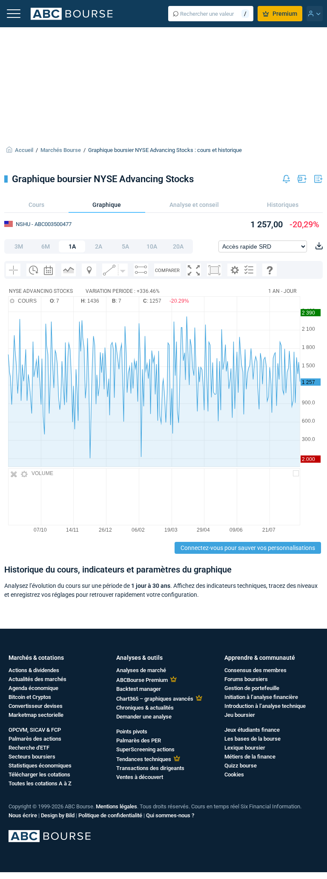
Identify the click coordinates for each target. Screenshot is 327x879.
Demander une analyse (144, 716)
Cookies (234, 774)
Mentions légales (116, 806)
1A (72, 246)
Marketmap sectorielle (36, 715)
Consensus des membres (255, 670)
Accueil (24, 150)
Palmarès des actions (35, 739)
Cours (36, 204)
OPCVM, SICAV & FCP (35, 730)
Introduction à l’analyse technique (265, 706)
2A (98, 246)
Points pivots (131, 731)
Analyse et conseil (194, 204)
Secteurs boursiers (32, 756)
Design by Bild (58, 815)
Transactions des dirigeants (150, 768)
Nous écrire (23, 815)
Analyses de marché (141, 670)
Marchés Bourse (60, 150)
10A (151, 246)
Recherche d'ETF (29, 747)
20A (178, 246)
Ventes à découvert (139, 777)
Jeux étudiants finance (252, 730)
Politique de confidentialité (110, 815)
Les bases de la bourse (252, 739)
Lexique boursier (244, 747)
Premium (284, 13)
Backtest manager (138, 689)
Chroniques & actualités (145, 707)
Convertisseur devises (36, 706)
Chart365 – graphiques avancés (154, 699)
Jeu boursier (239, 715)
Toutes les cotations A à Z (40, 783)
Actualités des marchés (37, 679)
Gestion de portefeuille (251, 688)
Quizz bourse (240, 765)
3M (18, 246)
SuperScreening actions (145, 749)
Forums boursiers (246, 679)
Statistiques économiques (40, 765)
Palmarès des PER (138, 740)
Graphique (106, 204)
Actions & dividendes (34, 670)
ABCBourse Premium (142, 680)
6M (45, 246)
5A (125, 246)
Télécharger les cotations (39, 774)
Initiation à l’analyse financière (261, 697)
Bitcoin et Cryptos (30, 697)
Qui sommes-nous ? (170, 815)
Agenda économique (33, 688)
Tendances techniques (143, 759)
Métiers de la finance (249, 756)
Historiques (282, 204)
